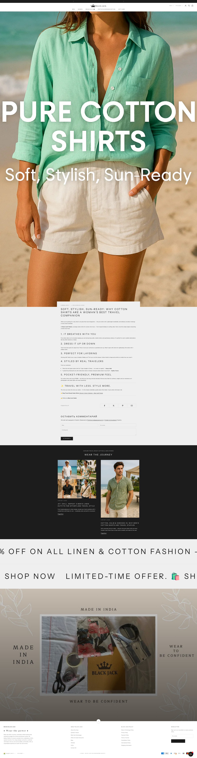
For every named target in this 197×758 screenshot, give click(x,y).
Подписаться (178, 741)
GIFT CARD (121, 9)
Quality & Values (75, 732)
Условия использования (111, 420)
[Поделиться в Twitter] (113, 405)
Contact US (73, 748)
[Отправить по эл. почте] (131, 405)
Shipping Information (126, 745)
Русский (178, 5)
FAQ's (72, 745)
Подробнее (60, 514)
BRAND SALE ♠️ (90, 9)
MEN (73, 9)
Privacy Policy (124, 732)
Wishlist (73, 743)
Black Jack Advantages (76, 735)
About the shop (74, 730)
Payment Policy (125, 735)
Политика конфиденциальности (95, 420)
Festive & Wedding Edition (106, 9)
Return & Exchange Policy (127, 730)
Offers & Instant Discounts (77, 737)
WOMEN (80, 9)
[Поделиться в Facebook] (104, 405)
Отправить (67, 438)
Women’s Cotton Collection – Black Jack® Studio (91, 393)
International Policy (126, 743)
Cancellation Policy (125, 740)
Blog (72, 740)
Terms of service (125, 737)
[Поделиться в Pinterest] (122, 405)
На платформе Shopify (98, 753)
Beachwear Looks (78, 305)
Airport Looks (62, 500)
